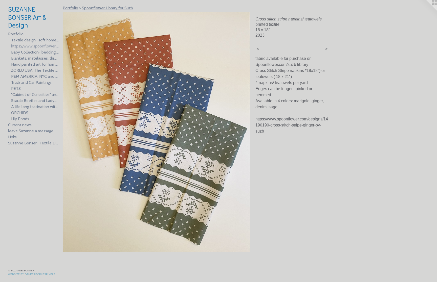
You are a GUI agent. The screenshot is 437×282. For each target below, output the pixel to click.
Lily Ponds (20, 118)
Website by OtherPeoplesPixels (31, 274)
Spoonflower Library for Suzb (107, 8)
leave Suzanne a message (30, 131)
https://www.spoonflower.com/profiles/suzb (35, 46)
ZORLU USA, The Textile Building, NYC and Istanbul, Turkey (35, 70)
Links (12, 137)
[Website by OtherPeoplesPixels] (427, 10)
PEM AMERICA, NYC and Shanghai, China (35, 76)
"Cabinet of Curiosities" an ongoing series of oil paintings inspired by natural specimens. (35, 94)
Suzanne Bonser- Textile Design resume (33, 143)
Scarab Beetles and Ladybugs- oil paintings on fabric (35, 100)
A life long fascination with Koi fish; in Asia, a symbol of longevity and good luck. (35, 106)
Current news (20, 124)
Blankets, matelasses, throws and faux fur (35, 58)
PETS (16, 88)
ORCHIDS (19, 112)
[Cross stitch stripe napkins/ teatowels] (156, 132)
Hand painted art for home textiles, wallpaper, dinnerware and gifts (35, 64)
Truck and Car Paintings (31, 82)
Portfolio (16, 34)
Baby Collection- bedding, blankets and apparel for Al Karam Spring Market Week (35, 52)
